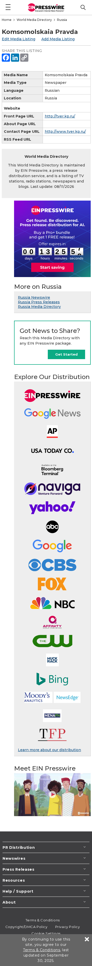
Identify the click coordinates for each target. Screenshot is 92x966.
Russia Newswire (34, 297)
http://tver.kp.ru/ (60, 116)
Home (7, 20)
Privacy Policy (67, 927)
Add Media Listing (58, 39)
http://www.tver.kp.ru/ (65, 131)
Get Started (66, 354)
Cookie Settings (45, 933)
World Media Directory (34, 20)
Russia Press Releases (39, 302)
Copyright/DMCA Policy (26, 927)
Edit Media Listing (18, 39)
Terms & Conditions (43, 920)
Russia (62, 20)
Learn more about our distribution (49, 750)
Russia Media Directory (39, 306)
